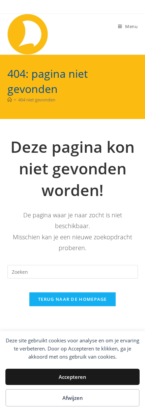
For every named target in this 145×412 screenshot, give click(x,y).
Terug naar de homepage (72, 299)
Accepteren (72, 376)
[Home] (9, 100)
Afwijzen (72, 397)
